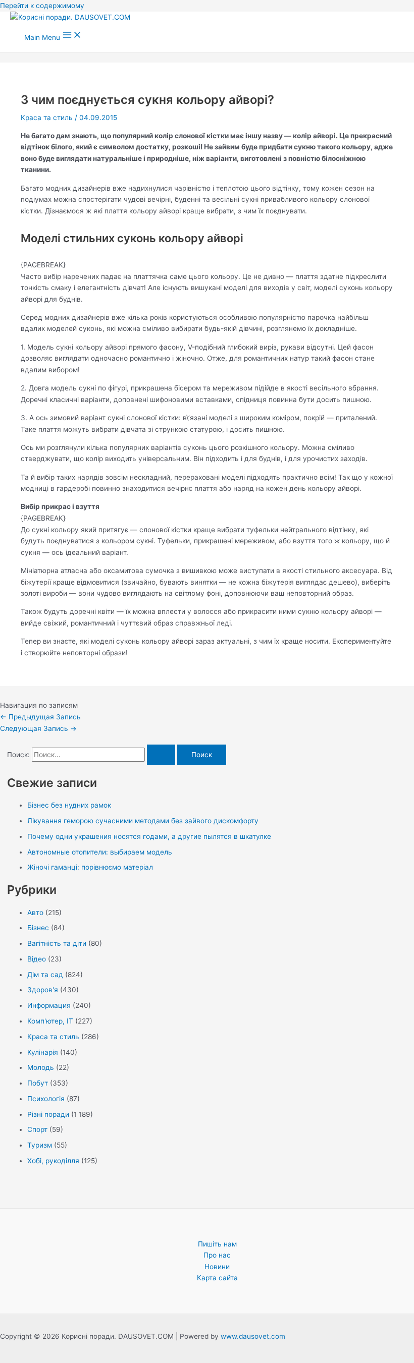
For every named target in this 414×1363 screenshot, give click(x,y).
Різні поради (48, 1114)
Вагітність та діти (56, 943)
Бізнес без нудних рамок (69, 805)
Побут (37, 1083)
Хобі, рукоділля (53, 1161)
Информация (49, 1005)
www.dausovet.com (253, 1336)
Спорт (37, 1129)
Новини (217, 1267)
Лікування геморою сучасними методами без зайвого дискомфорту (142, 821)
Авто (35, 912)
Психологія (46, 1099)
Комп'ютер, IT (50, 1021)
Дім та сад (45, 975)
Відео (36, 959)
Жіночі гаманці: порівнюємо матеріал (90, 867)
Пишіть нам (217, 1244)
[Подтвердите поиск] (161, 755)
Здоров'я (42, 990)
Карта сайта (217, 1278)
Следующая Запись (38, 728)
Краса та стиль (47, 117)
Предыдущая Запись (40, 717)
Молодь (40, 1067)
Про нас (217, 1255)
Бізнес (38, 928)
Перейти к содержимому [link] (42, 6)
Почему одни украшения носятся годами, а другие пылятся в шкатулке (149, 836)
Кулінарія (42, 1052)
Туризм (39, 1145)
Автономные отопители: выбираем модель (99, 852)
